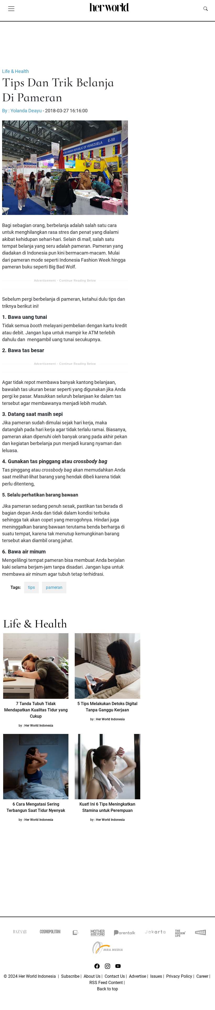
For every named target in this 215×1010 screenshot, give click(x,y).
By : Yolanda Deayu (22, 110)
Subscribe (70, 976)
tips (31, 587)
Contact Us (115, 976)
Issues (156, 976)
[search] (205, 8)
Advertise (137, 976)
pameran (54, 587)
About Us (92, 976)
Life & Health (15, 71)
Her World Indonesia (38, 725)
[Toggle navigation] (11, 8)
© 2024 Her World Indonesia (30, 976)
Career (202, 976)
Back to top (107, 988)
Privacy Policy (179, 976)
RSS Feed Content (106, 982)
